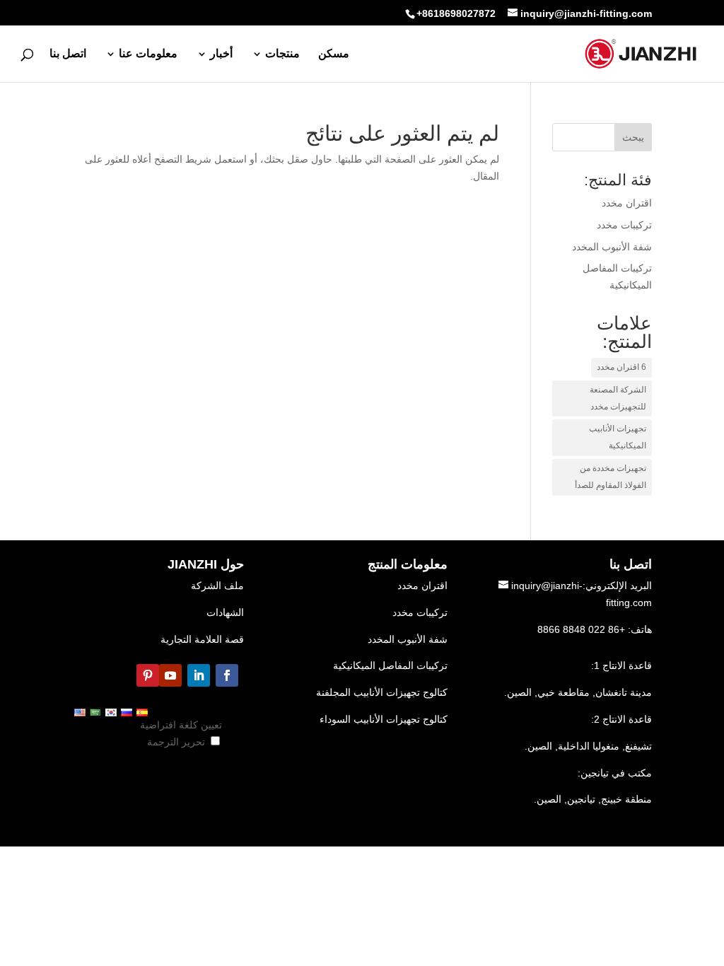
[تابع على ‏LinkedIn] (198, 675)
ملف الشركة (217, 585)
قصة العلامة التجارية (202, 639)
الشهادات (225, 612)
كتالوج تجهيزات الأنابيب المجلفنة (382, 692)
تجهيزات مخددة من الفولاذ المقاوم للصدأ (610, 476)
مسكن (333, 54)
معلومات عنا (148, 54)
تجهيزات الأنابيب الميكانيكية (617, 437)
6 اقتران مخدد (621, 367)
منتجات (282, 54)
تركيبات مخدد (420, 612)
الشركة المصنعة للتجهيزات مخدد (618, 398)
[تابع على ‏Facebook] (227, 675)
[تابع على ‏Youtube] (170, 675)
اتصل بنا (67, 54)
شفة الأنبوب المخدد (408, 639)
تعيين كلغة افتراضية (181, 725)
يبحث (633, 137)
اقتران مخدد (422, 585)
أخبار (221, 54)
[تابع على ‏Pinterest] (147, 675)
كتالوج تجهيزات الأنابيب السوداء (384, 719)
